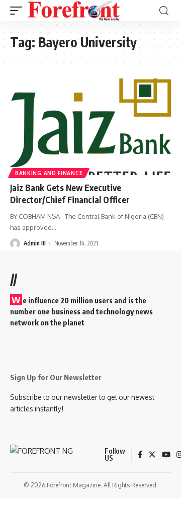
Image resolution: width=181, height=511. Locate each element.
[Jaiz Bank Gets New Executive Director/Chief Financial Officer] (90, 126)
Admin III (35, 243)
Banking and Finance (48, 173)
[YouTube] (166, 455)
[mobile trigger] (18, 10)
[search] (164, 11)
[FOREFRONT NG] (73, 10)
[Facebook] (140, 455)
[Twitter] (152, 455)
